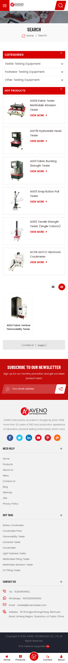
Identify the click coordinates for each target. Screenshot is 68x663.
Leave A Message (34, 656)
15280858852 (22, 592)
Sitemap (7, 492)
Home (30, 36)
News (6, 476)
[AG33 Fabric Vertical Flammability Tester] (18, 308)
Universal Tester (11, 542)
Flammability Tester (14, 536)
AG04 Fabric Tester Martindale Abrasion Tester (43, 105)
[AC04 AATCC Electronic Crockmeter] (16, 261)
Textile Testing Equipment (22, 64)
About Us (8, 470)
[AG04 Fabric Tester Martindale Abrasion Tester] (16, 110)
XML (5, 498)
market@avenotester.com (31, 605)
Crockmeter (9, 548)
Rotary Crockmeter (13, 525)
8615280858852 (32, 598)
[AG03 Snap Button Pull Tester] (16, 200)
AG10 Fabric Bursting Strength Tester (43, 163)
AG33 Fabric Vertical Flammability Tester (18, 327)
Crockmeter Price (12, 531)
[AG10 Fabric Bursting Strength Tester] (16, 170)
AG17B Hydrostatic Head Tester (45, 133)
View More (37, 115)
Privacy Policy (10, 504)
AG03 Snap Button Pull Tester (44, 193)
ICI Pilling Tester (11, 570)
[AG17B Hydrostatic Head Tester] (16, 140)
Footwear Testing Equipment (24, 72)
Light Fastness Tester (14, 553)
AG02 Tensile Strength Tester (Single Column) (45, 224)
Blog (5, 487)
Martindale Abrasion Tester (18, 565)
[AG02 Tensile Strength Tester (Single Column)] (16, 231)
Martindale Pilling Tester (16, 559)
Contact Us (9, 481)
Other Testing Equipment (22, 80)
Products (8, 464)
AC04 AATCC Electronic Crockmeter (45, 254)
